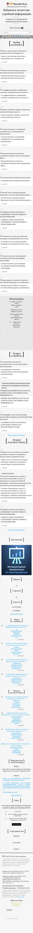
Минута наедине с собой (16, 306)
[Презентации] (16, 560)
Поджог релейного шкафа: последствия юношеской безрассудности (15, 116)
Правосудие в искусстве (17, 326)
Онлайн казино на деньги (10, 792)
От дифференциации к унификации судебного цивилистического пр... (16, 633)
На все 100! (18, 811)
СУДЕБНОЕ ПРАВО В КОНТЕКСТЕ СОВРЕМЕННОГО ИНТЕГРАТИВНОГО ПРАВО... (16, 720)
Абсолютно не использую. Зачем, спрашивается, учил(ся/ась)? (18, 819)
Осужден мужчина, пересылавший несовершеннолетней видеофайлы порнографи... (13, 265)
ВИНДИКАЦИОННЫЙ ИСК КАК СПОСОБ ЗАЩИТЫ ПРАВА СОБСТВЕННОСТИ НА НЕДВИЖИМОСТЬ (15, 400)
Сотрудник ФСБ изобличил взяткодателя (15, 181)
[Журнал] (16, 585)
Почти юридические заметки (16, 318)
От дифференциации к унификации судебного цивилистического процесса (15, 96)
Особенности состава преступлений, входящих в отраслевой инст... (16, 704)
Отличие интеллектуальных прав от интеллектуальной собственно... (16, 650)
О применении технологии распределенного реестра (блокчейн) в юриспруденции (14, 371)
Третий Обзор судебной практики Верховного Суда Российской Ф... (16, 665)
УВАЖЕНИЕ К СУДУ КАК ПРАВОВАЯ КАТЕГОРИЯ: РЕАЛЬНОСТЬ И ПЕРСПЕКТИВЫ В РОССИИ (13, 424)
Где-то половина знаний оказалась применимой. (18, 815)
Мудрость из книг (16, 311)
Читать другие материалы (16, 530)
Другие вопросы (16, 795)
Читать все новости (16, 614)
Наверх (9, 910)
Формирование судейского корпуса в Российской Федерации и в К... (16, 735)
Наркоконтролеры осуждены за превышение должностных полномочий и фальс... (15, 163)
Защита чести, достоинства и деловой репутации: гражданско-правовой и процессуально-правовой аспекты (14, 462)
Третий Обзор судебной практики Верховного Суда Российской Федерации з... (16, 199)
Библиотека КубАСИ (8, 473)
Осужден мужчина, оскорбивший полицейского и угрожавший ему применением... (12, 139)
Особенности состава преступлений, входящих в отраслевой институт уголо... (15, 243)
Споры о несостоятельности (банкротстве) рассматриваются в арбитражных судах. (16, 779)
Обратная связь (16, 900)
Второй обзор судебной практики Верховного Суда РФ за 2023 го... (16, 680)
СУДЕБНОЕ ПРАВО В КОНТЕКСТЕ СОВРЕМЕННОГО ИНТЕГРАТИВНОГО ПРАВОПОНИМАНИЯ (14, 222)
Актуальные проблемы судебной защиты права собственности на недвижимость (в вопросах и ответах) (15, 385)
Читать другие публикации (16, 435)
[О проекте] (16, 597)
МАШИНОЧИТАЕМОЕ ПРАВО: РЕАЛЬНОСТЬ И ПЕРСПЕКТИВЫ (16, 750)
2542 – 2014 (21, 897)
